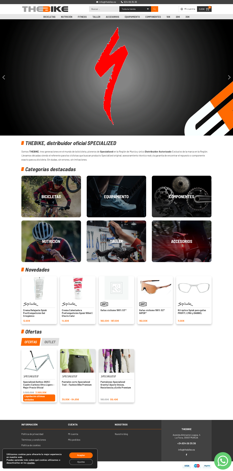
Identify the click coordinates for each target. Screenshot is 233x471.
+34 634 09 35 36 (186, 443)
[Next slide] (229, 77)
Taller (96, 16)
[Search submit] (154, 9)
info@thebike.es (186, 449)
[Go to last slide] (4, 77)
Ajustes (81, 461)
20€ (178, 16)
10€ (168, 16)
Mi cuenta (73, 434)
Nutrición (66, 16)
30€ (187, 16)
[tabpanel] (116, 376)
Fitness (82, 16)
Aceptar (81, 455)
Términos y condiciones (33, 439)
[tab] (31, 342)
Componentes (153, 16)
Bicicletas (49, 16)
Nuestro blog (121, 434)
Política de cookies (31, 445)
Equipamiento (132, 16)
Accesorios (112, 16)
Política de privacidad (32, 434)
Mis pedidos (74, 439)
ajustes (31, 463)
